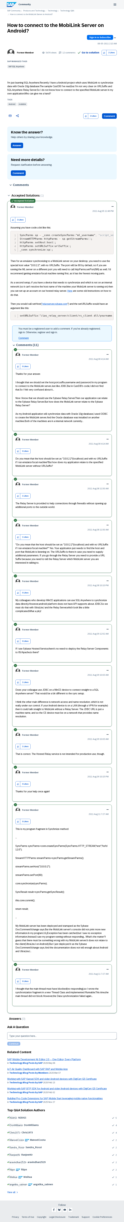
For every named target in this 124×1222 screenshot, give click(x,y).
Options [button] (115, 38)
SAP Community (14, 11)
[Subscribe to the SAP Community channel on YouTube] (65, 1210)
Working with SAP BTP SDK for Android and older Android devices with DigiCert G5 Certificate (57, 1088)
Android (12, 104)
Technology (52, 11)
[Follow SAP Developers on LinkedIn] (70, 1210)
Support (86, 1217)
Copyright (41, 1217)
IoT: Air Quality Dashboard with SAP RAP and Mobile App (37, 1069)
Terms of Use (28, 1217)
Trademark (73, 1217)
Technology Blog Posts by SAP (26, 1063)
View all (11, 1192)
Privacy (15, 1217)
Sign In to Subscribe (100, 37)
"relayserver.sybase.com (54, 304)
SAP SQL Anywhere (16, 67)
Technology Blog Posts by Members (29, 1073)
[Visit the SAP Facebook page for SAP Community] (54, 1210)
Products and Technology (34, 11)
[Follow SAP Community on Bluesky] (59, 1210)
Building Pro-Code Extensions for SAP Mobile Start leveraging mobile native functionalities (55, 1098)
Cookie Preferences (102, 1217)
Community (24, 4)
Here (69, 291)
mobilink (22, 104)
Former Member (25, 52)
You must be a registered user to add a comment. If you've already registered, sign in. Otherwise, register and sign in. (59, 330)
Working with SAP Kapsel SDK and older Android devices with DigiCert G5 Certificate (52, 1079)
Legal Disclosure (57, 1217)
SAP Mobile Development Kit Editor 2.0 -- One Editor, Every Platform (44, 1059)
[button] (104, 52)
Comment (109, 116)
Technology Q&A (67, 11)
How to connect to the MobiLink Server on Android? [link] (31, 14)
